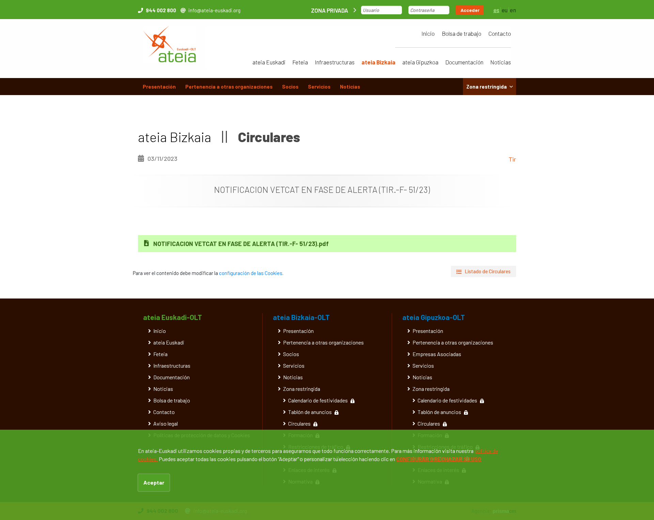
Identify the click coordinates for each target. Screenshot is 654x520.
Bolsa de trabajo (461, 33)
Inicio (428, 33)
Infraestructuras (335, 62)
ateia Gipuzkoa (420, 62)
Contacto (499, 33)
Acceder (470, 10)
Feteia (300, 62)
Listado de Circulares (488, 271)
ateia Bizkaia (378, 62)
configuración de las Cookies (250, 273)
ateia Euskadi (268, 62)
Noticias (500, 62)
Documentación (464, 62)
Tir (512, 159)
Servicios (319, 86)
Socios (290, 86)
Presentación (159, 86)
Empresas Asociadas (436, 354)
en (513, 9)
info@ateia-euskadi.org (214, 10)
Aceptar (153, 482)
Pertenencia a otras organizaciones (228, 86)
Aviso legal (165, 423)
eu (505, 9)
